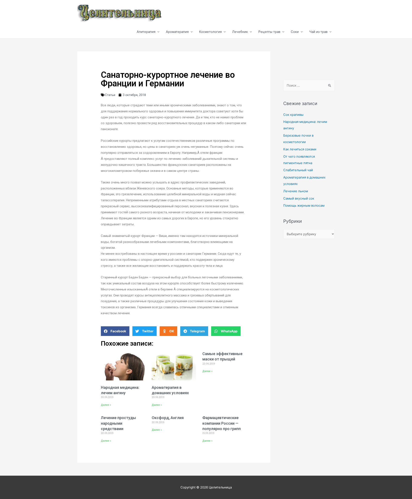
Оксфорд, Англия (168, 417)
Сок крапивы (293, 115)
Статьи (110, 95)
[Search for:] (309, 85)
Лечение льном (295, 191)
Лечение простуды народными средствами (118, 423)
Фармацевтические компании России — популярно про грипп (221, 423)
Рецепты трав (269, 32)
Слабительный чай (298, 170)
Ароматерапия (177, 32)
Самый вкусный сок (298, 198)
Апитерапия (146, 32)
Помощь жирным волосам (303, 205)
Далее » (106, 404)
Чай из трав (318, 32)
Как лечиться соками (299, 149)
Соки (295, 32)
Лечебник (240, 32)
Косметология (210, 32)
